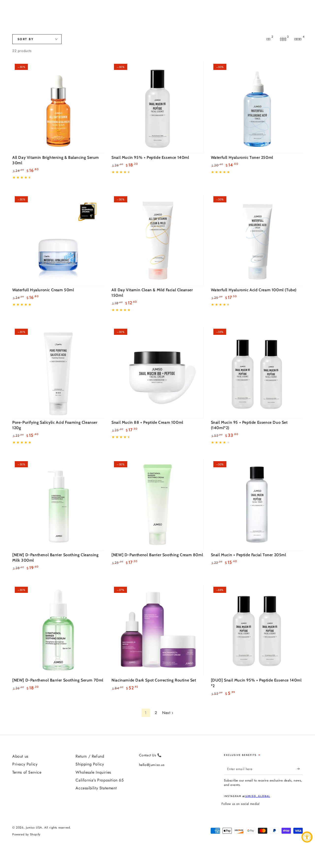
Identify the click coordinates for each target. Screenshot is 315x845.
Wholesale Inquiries (93, 772)
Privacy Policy (24, 764)
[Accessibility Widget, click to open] (307, 837)
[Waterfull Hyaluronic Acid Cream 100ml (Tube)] (257, 240)
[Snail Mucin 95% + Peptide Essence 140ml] (157, 107)
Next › (167, 712)
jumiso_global (257, 796)
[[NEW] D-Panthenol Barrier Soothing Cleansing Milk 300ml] (58, 505)
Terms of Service (27, 772)
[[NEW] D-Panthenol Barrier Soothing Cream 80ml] (157, 505)
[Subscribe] (300, 769)
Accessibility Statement (96, 788)
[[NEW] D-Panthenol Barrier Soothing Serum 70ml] (58, 630)
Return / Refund (90, 756)
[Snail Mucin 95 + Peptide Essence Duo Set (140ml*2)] (257, 372)
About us (20, 756)
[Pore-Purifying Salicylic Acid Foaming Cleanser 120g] (58, 372)
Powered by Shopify (26, 834)
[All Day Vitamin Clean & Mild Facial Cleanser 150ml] (157, 240)
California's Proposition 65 (100, 780)
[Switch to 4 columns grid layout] (298, 39)
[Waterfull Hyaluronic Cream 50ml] (58, 240)
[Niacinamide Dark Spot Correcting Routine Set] (157, 630)
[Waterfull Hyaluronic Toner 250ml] (257, 107)
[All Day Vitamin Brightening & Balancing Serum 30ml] (58, 107)
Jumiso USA (34, 827)
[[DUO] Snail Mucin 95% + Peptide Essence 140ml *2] (257, 630)
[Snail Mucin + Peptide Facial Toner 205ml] (257, 505)
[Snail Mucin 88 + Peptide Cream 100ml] (157, 372)
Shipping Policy (90, 764)
